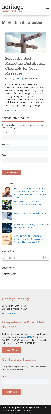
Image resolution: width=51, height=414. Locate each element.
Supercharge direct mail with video (30, 213)
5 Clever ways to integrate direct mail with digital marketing (31, 226)
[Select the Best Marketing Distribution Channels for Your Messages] (25, 42)
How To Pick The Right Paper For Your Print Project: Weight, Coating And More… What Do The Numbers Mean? (30, 193)
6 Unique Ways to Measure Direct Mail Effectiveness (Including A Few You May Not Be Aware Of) (30, 238)
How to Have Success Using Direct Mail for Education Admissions (30, 203)
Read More (10, 110)
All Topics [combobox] (9, 257)
